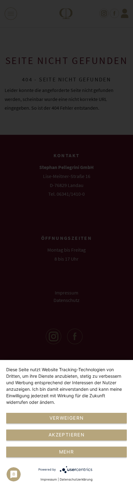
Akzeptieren (66, 435)
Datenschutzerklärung (76, 479)
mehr (66, 452)
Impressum (49, 479)
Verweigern (66, 418)
